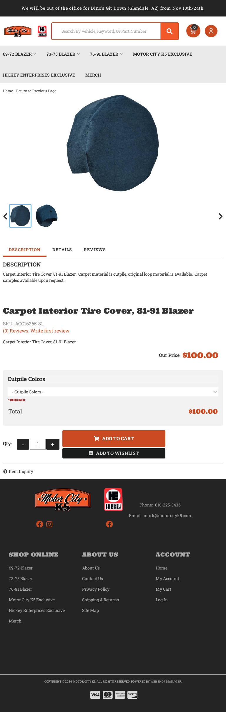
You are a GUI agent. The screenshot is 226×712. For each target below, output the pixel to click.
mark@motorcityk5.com (167, 516)
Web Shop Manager (165, 681)
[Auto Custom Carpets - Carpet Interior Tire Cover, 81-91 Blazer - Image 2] (46, 216)
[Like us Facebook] (39, 524)
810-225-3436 (168, 505)
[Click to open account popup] (211, 31)
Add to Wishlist (117, 453)
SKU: (8, 323)
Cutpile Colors (26, 379)
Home (8, 90)
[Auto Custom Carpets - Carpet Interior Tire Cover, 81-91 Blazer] (113, 144)
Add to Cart (118, 438)
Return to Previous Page (36, 90)
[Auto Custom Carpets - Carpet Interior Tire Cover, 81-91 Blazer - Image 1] (20, 216)
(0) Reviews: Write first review (36, 330)
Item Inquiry (21, 471)
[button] (115, 31)
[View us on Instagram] (49, 524)
